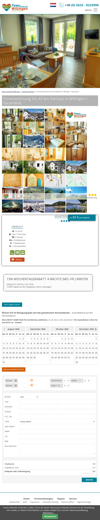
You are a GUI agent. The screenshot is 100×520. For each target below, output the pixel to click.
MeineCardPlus (67, 502)
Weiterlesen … (49, 513)
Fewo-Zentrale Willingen (11, 92)
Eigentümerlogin (84, 502)
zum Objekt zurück (12, 304)
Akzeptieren (50, 516)
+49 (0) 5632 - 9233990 (82, 5)
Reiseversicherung (50, 502)
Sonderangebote (28, 92)
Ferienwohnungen (43, 498)
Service (73, 498)
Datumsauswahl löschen (13, 369)
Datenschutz (14, 502)
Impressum (35, 502)
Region (61, 498)
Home (26, 498)
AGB (25, 502)
